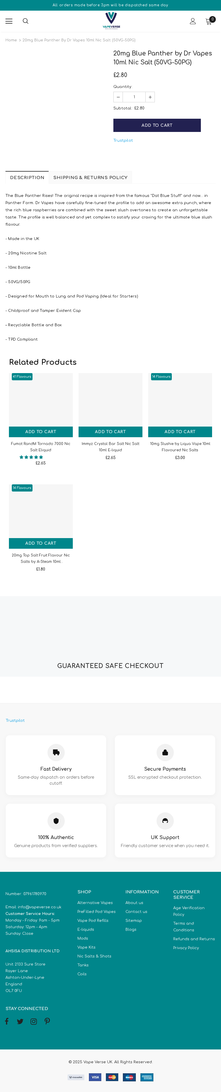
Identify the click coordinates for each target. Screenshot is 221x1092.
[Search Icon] (31, 21)
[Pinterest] (47, 1022)
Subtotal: (122, 108)
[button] (32, 457)
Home (11, 40)
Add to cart (40, 432)
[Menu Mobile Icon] (8, 21)
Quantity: (122, 87)
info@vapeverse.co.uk (39, 907)
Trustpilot (123, 141)
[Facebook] (6, 1022)
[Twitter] (20, 1022)
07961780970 (34, 894)
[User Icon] (193, 21)
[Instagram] (33, 1022)
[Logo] (111, 21)
